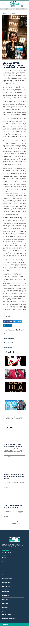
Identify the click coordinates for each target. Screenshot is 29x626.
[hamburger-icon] (13, 6)
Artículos (14, 13)
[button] (22, 6)
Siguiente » (15, 523)
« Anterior (7, 521)
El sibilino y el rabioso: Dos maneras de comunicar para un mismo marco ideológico (14, 476)
